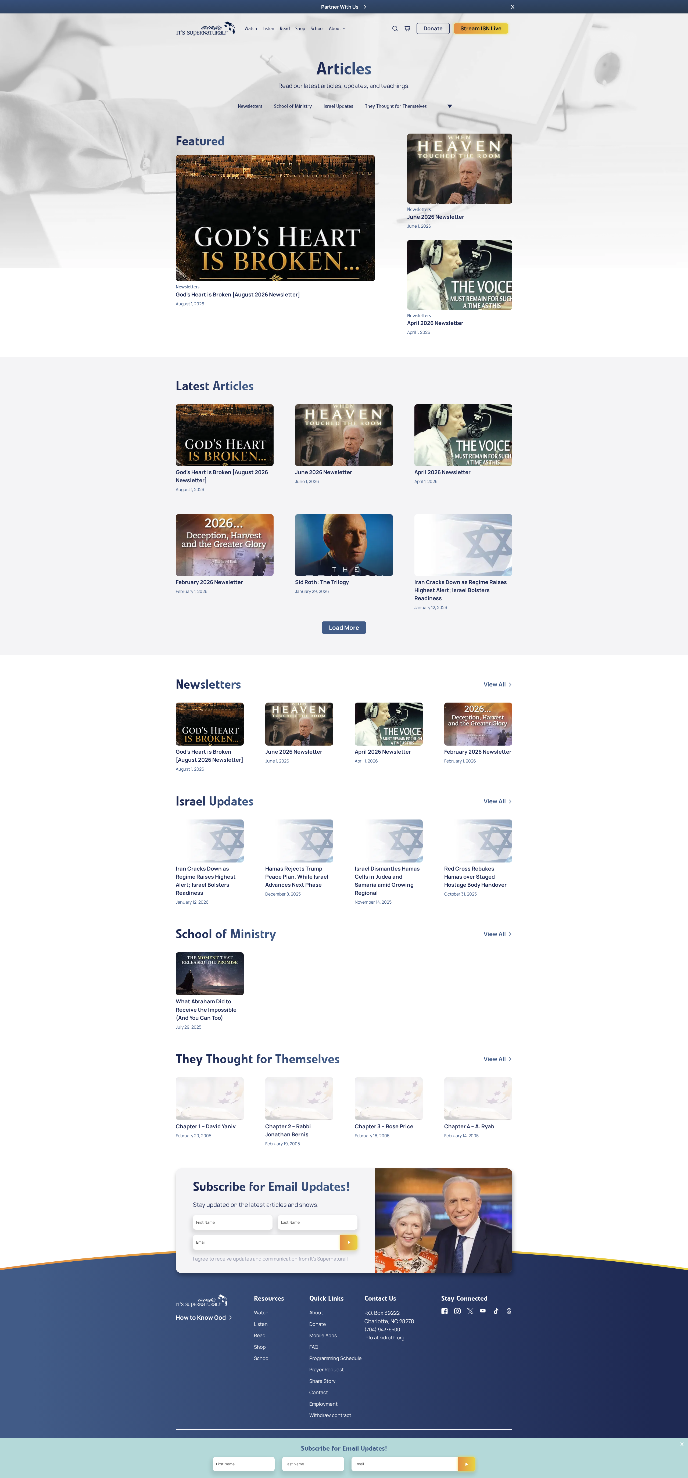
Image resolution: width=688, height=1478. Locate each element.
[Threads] (509, 1311)
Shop (300, 28)
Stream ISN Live (480, 28)
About (335, 28)
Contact (318, 1392)
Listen (268, 28)
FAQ (313, 1347)
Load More (344, 628)
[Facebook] (444, 1311)
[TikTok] (496, 1311)
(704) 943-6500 (382, 1329)
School (317, 28)
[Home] (206, 28)
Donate (433, 28)
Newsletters (250, 106)
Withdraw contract (330, 1415)
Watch (251, 28)
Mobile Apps (323, 1335)
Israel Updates (338, 106)
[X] (470, 1311)
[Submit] (348, 1242)
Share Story (322, 1381)
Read (285, 28)
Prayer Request (326, 1369)
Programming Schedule (335, 1358)
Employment (323, 1404)
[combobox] (447, 106)
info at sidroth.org (384, 1337)
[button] (513, 6)
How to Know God (201, 1318)
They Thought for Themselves (396, 106)
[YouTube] (483, 1311)
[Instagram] (457, 1311)
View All (495, 684)
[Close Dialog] (682, 1444)
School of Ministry (293, 106)
